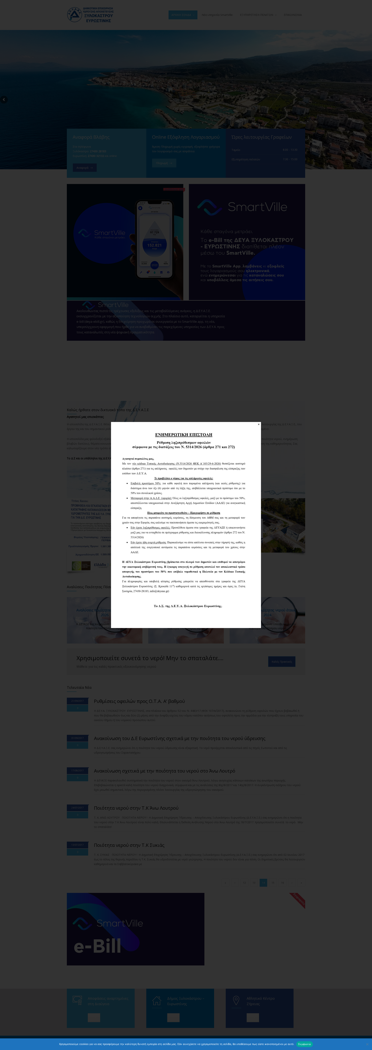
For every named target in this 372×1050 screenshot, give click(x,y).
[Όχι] (367, 1044)
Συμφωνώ (304, 1044)
